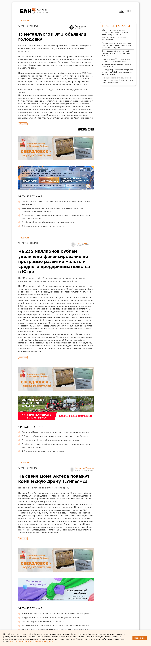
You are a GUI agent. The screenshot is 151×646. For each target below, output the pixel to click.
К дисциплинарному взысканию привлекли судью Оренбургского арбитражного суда (117, 80)
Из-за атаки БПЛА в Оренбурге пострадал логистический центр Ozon (56, 613)
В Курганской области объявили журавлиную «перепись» (50, 440)
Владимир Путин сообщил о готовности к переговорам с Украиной (55, 432)
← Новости (23, 21)
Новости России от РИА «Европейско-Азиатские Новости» (28, 11)
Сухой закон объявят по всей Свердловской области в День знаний (116, 53)
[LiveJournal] (92, 129)
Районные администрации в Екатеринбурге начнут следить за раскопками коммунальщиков (52, 210)
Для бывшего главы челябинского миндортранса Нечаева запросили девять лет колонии (56, 217)
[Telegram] (85, 129)
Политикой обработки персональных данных (32, 642)
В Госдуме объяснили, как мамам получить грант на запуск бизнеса (55, 436)
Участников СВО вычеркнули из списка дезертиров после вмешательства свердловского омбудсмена (116, 63)
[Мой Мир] (89, 129)
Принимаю (139, 638)
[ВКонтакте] (79, 129)
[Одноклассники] (82, 129)
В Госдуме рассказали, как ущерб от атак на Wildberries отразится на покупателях (117, 72)
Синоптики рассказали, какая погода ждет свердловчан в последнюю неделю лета (56, 203)
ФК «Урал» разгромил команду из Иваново (43, 226)
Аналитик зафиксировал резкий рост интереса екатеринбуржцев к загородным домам (117, 45)
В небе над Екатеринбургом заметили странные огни (48, 222)
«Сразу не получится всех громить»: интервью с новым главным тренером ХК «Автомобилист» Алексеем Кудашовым (115, 34)
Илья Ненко (82, 243)
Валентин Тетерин (84, 468)
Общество (23, 123)
